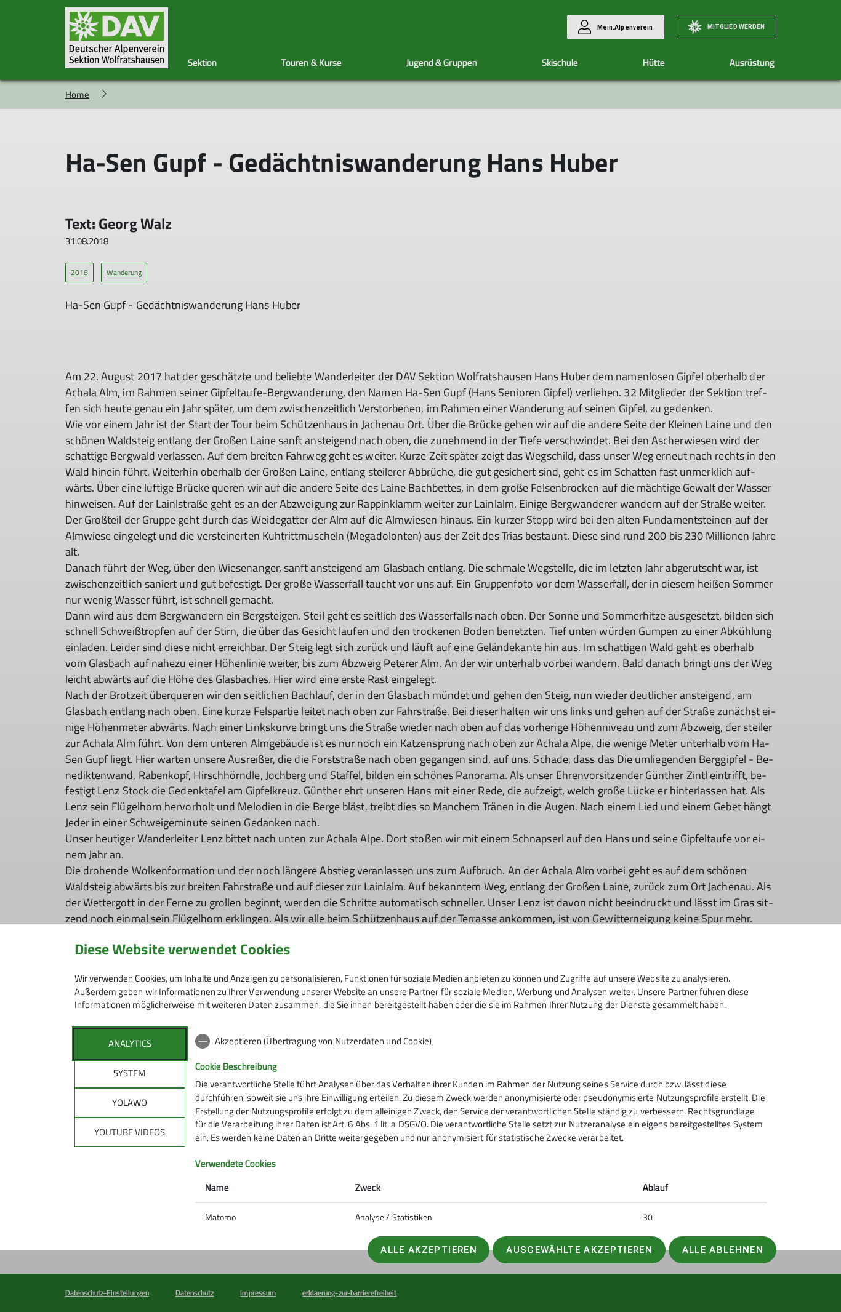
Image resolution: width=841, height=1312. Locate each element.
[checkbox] (481, 1041)
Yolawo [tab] (129, 1102)
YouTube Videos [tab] (129, 1132)
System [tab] (129, 1073)
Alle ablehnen (722, 1249)
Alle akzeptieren (428, 1249)
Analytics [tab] (129, 1043)
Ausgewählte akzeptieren (579, 1249)
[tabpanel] (481, 1130)
